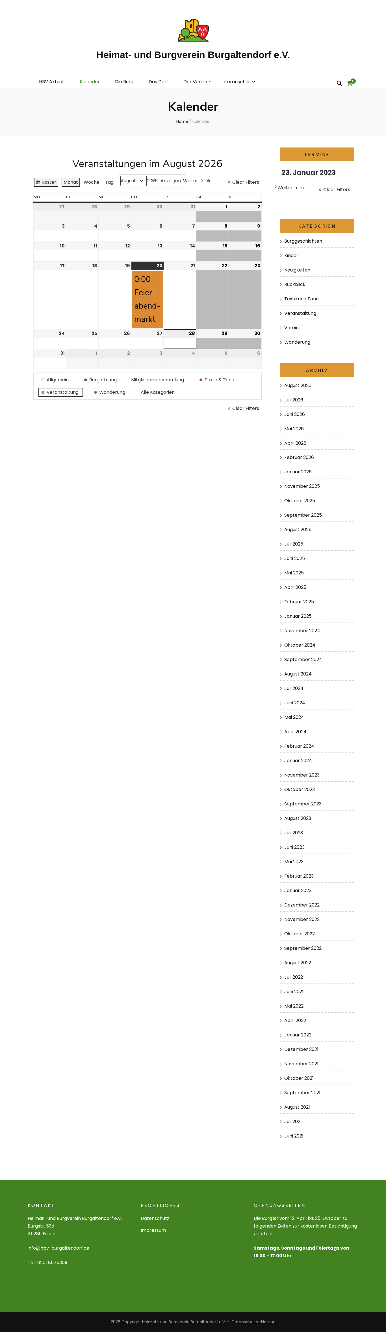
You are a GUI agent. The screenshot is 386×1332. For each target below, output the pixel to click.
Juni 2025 (294, 558)
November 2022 (302, 919)
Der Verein (195, 81)
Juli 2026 (293, 400)
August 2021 (297, 1107)
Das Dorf (158, 81)
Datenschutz (155, 1218)
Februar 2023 (299, 876)
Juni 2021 (293, 1136)
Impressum (153, 1230)
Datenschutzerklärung (254, 1322)
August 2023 (297, 818)
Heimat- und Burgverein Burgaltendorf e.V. (193, 54)
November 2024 (302, 630)
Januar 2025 (298, 616)
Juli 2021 (293, 1121)
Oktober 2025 (299, 500)
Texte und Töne (301, 299)
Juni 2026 (294, 414)
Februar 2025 (299, 601)
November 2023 (302, 775)
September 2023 (303, 804)
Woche (91, 182)
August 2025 (297, 529)
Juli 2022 (293, 977)
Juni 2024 (294, 703)
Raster (46, 183)
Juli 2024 (293, 688)
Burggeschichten (303, 241)
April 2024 (295, 731)
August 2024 (298, 674)
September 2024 (303, 659)
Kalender (90, 81)
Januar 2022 (297, 1035)
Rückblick (294, 284)
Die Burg (124, 81)
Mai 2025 (294, 573)
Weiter (190, 181)
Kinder (291, 255)
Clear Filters (245, 182)
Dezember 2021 (301, 1049)
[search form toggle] (339, 83)
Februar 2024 (299, 746)
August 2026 (297, 385)
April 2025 (295, 587)
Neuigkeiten (297, 270)
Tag (109, 182)
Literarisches (236, 81)
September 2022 (303, 948)
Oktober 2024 (299, 645)
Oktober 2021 (299, 1078)
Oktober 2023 (299, 789)
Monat (71, 182)
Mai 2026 (294, 429)
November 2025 (302, 486)
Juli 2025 (293, 544)
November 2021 (301, 1064)
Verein (291, 327)
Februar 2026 (299, 457)
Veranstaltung (300, 313)
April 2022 (295, 1020)
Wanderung (297, 342)
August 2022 (297, 962)
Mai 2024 (294, 717)
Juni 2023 (294, 847)
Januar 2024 (298, 760)
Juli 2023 (293, 832)
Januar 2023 (297, 890)
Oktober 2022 (299, 934)
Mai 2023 (293, 861)
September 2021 (302, 1092)
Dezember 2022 (302, 905)
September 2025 (303, 515)
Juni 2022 (294, 991)
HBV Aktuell (51, 81)
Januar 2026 (298, 472)
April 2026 (295, 443)
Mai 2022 (293, 1006)
